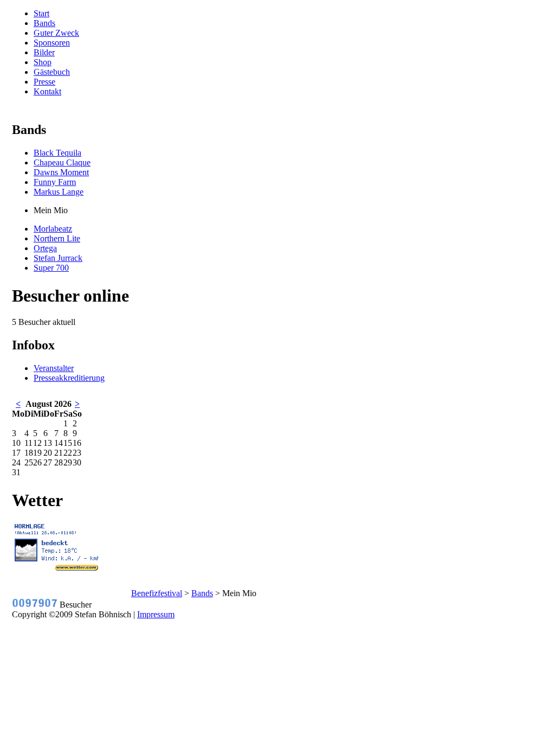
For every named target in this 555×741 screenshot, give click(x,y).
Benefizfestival (156, 593)
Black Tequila (57, 152)
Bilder (44, 52)
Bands (44, 23)
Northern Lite (57, 238)
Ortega (45, 248)
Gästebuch (52, 71)
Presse (44, 81)
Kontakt (47, 91)
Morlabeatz (53, 228)
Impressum (156, 614)
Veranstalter (54, 368)
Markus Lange (58, 191)
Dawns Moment (61, 172)
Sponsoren (52, 42)
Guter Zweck (56, 32)
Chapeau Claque (62, 162)
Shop (42, 62)
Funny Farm (55, 182)
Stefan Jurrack (58, 258)
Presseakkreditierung (69, 377)
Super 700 (51, 267)
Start (41, 13)
